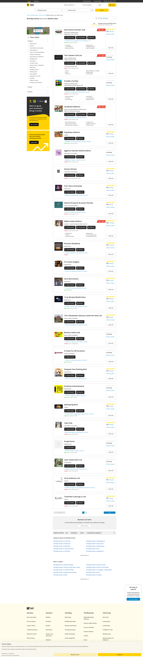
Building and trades (70, 621)
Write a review (110, 34)
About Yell (105, 617)
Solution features (88, 631)
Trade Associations (32, 630)
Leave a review (31, 625)
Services (30, 613)
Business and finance (71, 625)
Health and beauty (70, 634)
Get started (34, 124)
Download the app (87, 1)
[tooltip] (92, 10)
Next (110, 512)
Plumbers (48, 621)
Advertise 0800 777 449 (110, 1)
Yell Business (36, 1)
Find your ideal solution (90, 623)
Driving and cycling (70, 630)
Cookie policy (106, 625)
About (85, 640)
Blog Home (68, 617)
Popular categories (69, 5)
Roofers (48, 625)
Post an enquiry (31, 621)
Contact (86, 636)
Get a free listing (97, 1)
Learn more (34, 142)
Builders (48, 617)
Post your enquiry (87, 5)
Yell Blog (68, 613)
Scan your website (89, 627)
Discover (49, 613)
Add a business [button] (84, 525)
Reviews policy (107, 634)
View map (38, 31)
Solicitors (48, 640)
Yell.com (29, 1)
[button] (62, 10)
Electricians (49, 630)
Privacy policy (106, 621)
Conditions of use (108, 630)
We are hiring (30, 638)
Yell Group (107, 613)
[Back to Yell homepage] (30, 5)
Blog (100, 5)
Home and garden (70, 638)
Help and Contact (31, 634)
